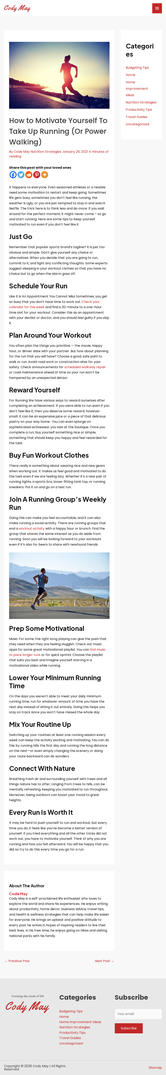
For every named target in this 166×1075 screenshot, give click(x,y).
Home (130, 75)
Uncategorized (137, 124)
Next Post (104, 961)
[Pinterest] (36, 174)
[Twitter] (20, 174)
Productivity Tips (139, 109)
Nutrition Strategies (46, 151)
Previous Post (17, 961)
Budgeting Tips (137, 67)
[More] (44, 174)
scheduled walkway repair (85, 367)
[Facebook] (13, 174)
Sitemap (155, 1067)
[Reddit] (28, 174)
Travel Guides (136, 117)
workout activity (32, 528)
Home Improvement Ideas (137, 88)
